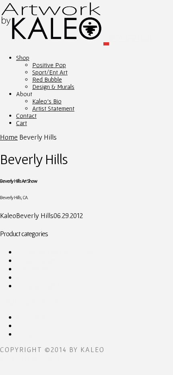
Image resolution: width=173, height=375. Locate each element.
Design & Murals (53, 86)
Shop (22, 57)
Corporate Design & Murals (55, 251)
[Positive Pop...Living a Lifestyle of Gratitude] (54, 26)
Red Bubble (47, 79)
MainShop (30, 317)
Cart (21, 122)
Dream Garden (37, 260)
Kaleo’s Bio (47, 101)
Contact (27, 334)
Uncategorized (37, 285)
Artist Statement (53, 108)
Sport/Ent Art (50, 72)
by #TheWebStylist (39, 358)
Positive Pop (49, 64)
